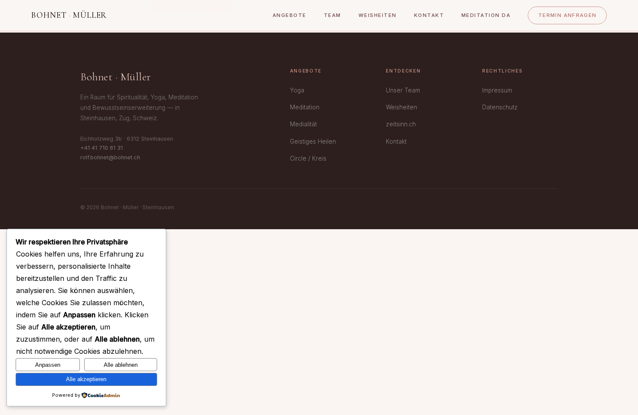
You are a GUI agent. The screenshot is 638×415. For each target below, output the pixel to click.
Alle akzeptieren (86, 379)
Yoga (297, 90)
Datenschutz (500, 107)
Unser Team (403, 90)
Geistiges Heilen (313, 141)
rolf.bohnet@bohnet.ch (110, 157)
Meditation (304, 107)
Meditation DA (485, 15)
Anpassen (47, 365)
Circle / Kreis (308, 158)
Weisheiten (377, 15)
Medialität (303, 124)
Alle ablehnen (121, 365)
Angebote (289, 15)
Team (332, 15)
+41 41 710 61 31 (101, 148)
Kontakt (429, 15)
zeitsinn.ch (401, 124)
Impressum (497, 90)
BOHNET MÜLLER (69, 15)
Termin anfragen (567, 15)
